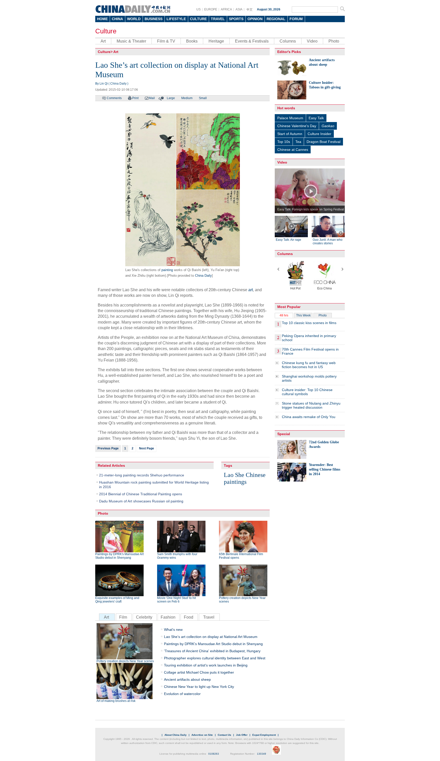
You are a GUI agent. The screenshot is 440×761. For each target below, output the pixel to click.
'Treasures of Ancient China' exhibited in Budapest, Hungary (212, 651)
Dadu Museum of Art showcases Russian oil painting (141, 501)
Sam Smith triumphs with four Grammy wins (177, 555)
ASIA (239, 9)
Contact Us (224, 734)
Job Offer (242, 734)
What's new (173, 630)
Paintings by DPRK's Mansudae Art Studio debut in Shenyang (119, 555)
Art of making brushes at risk (116, 701)
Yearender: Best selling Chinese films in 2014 (324, 469)
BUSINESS (153, 19)
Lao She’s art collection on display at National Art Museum (210, 637)
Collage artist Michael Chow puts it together (199, 672)
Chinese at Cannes (292, 150)
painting (167, 270)
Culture (105, 31)
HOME (102, 19)
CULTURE (198, 19)
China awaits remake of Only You (308, 417)
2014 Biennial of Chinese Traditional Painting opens (140, 494)
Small (203, 98)
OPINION (255, 19)
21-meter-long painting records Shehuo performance (141, 475)
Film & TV (166, 41)
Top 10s (283, 142)
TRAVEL (218, 19)
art (250, 290)
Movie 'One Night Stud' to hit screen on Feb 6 (176, 599)
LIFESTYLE (176, 19)
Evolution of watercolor (182, 694)
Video (312, 41)
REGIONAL (276, 19)
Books (192, 41)
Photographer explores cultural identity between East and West (214, 658)
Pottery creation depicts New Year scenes (242, 599)
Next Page (146, 448)
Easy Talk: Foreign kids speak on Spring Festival (310, 209)
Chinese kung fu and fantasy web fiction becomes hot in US (309, 365)
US (198, 9)
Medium (187, 98)
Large (171, 98)
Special (283, 434)
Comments (114, 98)
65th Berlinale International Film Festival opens (241, 555)
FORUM (296, 19)
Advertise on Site (202, 734)
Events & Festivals (252, 41)
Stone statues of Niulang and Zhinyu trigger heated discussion (311, 405)
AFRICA (226, 9)
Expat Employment (264, 734)
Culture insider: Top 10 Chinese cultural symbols (307, 392)
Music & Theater (131, 41)
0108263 (213, 753)
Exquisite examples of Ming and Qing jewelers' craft (117, 599)
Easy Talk (316, 118)
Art (103, 41)
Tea (298, 142)
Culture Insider (319, 134)
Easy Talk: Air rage (288, 240)
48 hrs (284, 315)
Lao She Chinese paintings (245, 478)
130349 (261, 753)
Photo (333, 41)
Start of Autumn (289, 134)
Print (135, 98)
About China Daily (175, 734)
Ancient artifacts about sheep (187, 679)
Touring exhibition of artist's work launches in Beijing (206, 665)
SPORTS (236, 19)
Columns (288, 41)
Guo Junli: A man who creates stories (327, 241)
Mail (152, 98)
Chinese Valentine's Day (296, 126)
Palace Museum (290, 118)
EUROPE (210, 9)
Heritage (216, 41)
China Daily (203, 275)
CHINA (117, 19)
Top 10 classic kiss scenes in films (309, 323)
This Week (303, 315)
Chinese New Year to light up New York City (199, 687)
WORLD (134, 19)
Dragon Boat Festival (323, 142)
